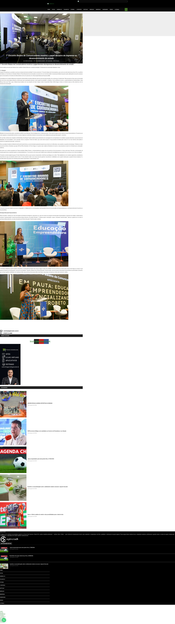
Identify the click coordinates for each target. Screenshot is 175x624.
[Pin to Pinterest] (49, 327)
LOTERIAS (117, 9)
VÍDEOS (111, 9)
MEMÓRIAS (98, 9)
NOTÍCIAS (86, 9)
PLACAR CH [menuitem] (2, 614)
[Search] (126, 9)
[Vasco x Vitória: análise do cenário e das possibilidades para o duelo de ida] (13, 515)
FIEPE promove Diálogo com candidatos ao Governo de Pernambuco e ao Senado (46, 431)
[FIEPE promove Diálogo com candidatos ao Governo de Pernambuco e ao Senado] (13, 432)
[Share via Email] (54, 327)
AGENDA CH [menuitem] (2, 613)
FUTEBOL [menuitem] (2, 615)
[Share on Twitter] (45, 327)
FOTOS (53, 9)
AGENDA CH (59, 9)
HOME (49, 9)
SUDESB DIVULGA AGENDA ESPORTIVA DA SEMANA (39, 403)
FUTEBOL (72, 9)
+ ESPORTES (78, 9)
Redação (31, 60)
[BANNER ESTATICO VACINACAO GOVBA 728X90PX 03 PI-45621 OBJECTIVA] (102, 1)
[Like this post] (35, 327)
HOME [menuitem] (1, 611)
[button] (4, 620)
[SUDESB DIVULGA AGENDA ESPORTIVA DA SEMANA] (13, 404)
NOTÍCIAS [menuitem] (2, 618)
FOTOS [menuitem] (1, 612)
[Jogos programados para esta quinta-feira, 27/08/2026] (13, 460)
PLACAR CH (66, 9)
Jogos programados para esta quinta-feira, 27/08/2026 (40, 458)
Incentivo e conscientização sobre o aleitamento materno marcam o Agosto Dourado (47, 486)
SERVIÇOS (92, 9)
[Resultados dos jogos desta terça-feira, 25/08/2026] (4, 558)
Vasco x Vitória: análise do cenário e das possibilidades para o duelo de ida (45, 514)
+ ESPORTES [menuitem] (3, 616)
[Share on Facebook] (40, 327)
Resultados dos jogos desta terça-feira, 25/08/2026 (21, 555)
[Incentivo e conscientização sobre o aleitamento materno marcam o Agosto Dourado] (13, 487)
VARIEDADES (105, 9)
